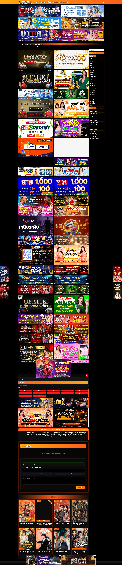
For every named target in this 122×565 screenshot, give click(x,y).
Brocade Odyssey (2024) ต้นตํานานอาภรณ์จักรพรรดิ (44, 523)
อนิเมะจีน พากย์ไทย (94, 135)
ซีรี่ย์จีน (49, 2)
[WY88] (35, 225)
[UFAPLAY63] (35, 329)
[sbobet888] (35, 269)
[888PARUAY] (35, 128)
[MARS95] (71, 319)
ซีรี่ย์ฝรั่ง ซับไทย (93, 118)
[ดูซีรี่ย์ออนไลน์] (71, 403)
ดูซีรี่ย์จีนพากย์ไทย (63, 2)
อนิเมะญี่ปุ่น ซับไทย (94, 136)
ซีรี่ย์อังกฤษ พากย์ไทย (94, 122)
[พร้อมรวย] (35, 147)
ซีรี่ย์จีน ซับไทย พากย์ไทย (95, 111)
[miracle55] (71, 59)
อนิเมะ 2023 (92, 92)
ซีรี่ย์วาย (91, 65)
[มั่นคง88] (35, 418)
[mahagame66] (39, 35)
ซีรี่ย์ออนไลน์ (42, 2)
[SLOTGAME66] (117, 274)
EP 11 (26, 395)
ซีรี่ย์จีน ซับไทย (93, 109)
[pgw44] (71, 289)
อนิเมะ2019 (92, 96)
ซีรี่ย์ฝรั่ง (91, 63)
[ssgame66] (43, 560)
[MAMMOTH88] (35, 171)
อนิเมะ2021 (92, 97)
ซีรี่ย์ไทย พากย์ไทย (93, 129)
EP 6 (26, 393)
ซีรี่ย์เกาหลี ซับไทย (93, 126)
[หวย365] (35, 186)
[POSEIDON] (35, 240)
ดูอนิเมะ (91, 83)
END (40, 395)
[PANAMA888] (4, 274)
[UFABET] (35, 108)
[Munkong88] (71, 254)
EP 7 (40, 393)
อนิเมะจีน (92, 101)
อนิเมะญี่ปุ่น (92, 103)
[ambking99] (71, 353)
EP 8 (54, 393)
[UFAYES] (35, 289)
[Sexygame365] (82, 35)
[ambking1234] (71, 171)
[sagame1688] (35, 403)
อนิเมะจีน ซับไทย (93, 133)
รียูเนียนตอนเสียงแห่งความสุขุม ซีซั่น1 (80, 523)
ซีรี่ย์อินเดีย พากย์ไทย (94, 124)
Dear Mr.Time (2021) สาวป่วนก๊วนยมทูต (44, 552)
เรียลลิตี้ (91, 105)
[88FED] (35, 339)
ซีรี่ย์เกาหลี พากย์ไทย (94, 127)
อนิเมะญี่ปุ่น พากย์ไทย (94, 138)
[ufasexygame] (35, 319)
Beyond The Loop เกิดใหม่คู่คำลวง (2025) (27, 552)
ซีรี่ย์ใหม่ (91, 74)
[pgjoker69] (71, 329)
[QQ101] (71, 339)
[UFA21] (35, 201)
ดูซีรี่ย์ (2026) (92, 78)
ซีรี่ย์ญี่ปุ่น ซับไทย (93, 115)
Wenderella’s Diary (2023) (62, 523)
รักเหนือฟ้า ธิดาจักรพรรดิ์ (26, 523)
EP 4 (68, 390)
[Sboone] (35, 279)
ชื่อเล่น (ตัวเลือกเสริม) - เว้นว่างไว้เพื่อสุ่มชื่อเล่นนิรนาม (31, 467)
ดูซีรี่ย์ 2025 (92, 79)
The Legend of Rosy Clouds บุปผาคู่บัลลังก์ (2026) (80, 552)
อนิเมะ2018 (92, 94)
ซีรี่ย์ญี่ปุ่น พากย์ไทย (94, 117)
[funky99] (71, 162)
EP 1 (26, 390)
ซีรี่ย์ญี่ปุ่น (92, 61)
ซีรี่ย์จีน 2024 (92, 60)
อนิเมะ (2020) (93, 88)
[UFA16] (35, 304)
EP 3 (54, 390)
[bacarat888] (71, 269)
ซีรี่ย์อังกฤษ (92, 69)
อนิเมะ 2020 (92, 90)
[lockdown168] (82, 11)
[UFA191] (35, 353)
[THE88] (71, 225)
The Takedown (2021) (62, 551)
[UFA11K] (35, 79)
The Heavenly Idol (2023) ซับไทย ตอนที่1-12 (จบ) (31, 44)
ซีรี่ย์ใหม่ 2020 (93, 76)
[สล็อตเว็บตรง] (71, 211)
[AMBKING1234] (71, 79)
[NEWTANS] (4, 291)
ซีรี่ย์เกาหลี (55, 2)
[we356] (71, 94)
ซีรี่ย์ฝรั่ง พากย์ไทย (93, 120)
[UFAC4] (82, 23)
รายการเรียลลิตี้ (93, 131)
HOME (35, 2)
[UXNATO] (35, 59)
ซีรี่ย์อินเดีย (92, 70)
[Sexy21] (35, 211)
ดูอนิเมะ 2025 (93, 85)
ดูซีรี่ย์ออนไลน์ (93, 81)
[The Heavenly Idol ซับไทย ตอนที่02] (87, 375)
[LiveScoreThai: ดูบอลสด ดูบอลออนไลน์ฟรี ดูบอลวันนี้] (53, 368)
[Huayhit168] (39, 23)
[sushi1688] (71, 108)
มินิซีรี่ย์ (91, 87)
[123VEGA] (71, 240)
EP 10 (81, 393)
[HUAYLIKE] (71, 304)
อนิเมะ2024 (92, 99)
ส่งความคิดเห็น (80, 487)
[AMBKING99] (71, 128)
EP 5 (82, 390)
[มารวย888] (117, 291)
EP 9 (68, 393)
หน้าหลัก (19, 46)
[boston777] (39, 11)
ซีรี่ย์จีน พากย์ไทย (93, 113)
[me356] (35, 94)
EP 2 (40, 390)
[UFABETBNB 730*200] (71, 201)
